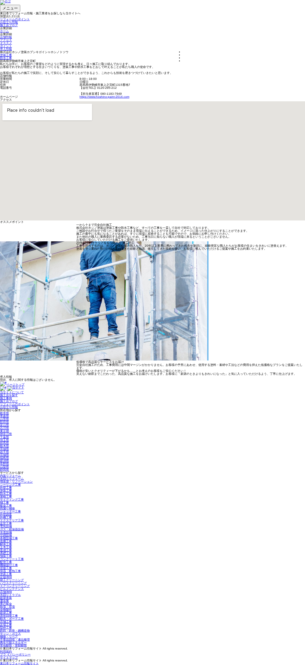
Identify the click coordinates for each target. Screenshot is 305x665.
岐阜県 (4, 413)
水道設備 (6, 532)
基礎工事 (6, 553)
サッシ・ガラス (10, 633)
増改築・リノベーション (16, 481)
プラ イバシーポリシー (15, 654)
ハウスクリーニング (13, 583)
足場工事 (6, 624)
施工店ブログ (9, 25)
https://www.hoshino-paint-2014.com (104, 96)
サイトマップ (9, 657)
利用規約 (6, 651)
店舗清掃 (6, 591)
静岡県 (4, 469)
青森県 (4, 416)
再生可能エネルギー (13, 642)
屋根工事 (6, 496)
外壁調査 (6, 514)
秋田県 (4, 422)
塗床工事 (6, 574)
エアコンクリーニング (15, 586)
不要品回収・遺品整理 (15, 639)
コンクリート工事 (12, 559)
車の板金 (6, 603)
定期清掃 (6, 577)
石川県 (4, 428)
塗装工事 (6, 55)
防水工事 (6, 58)
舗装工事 (6, 556)
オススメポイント (6, 44)
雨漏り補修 (7, 508)
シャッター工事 (10, 511)
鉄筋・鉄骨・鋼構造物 (15, 630)
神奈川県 (6, 434)
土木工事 (6, 547)
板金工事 (6, 505)
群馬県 (4, 443)
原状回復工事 (9, 615)
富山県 (4, 425)
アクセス (6, 40)
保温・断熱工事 (10, 571)
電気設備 (6, 526)
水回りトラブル (10, 594)
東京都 (4, 431)
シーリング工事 (10, 484)
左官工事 (6, 523)
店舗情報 (6, 37)
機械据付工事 (9, 565)
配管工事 (6, 562)
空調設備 (6, 535)
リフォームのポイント (15, 19)
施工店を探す (9, 395)
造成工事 (6, 550)
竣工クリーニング (12, 580)
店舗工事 (6, 621)
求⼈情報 (6, 49)
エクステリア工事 (12, 520)
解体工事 (6, 544)
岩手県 (4, 451)
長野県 (4, 463)
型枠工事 (6, 627)
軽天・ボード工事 (12, 618)
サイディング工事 (12, 499)
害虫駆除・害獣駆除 (13, 645)
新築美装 (6, 597)
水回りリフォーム (12, 478)
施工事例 (6, 398)
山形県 (4, 419)
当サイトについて (12, 392)
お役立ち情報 (9, 22)
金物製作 (6, 609)
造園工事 (6, 541)
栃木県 (4, 446)
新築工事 (6, 612)
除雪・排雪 (7, 606)
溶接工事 (6, 568)
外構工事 (6, 517)
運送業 (4, 600)
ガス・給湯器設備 (12, 529)
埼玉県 (4, 440)
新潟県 (4, 460)
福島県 (4, 457)
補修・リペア (9, 636)
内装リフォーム (10, 475)
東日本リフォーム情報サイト (19, 663)
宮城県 (4, 454)
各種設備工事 (9, 538)
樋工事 (4, 502)
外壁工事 (6, 487)
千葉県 (4, 437)
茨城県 (4, 448)
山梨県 (4, 466)
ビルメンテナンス (12, 589)
